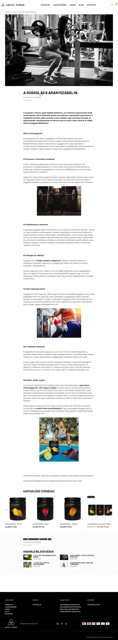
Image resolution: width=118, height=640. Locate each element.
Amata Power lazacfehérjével (48, 408)
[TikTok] (66, 623)
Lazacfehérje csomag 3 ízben (99, 524)
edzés (25, 539)
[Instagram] (58, 623)
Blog (14, 12)
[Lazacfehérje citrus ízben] (59, 439)
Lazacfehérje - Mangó (68, 524)
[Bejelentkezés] (112, 5)
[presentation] (6, 510)
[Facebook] (62, 623)
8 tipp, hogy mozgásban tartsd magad (44, 556)
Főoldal (8, 12)
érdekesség (43, 539)
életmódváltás (33, 539)
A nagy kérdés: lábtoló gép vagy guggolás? (82, 556)
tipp (49, 539)
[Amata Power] (12, 5)
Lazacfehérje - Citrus (13, 524)
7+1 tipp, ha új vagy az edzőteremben (41, 563)
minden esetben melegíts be (48, 261)
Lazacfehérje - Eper (40, 524)
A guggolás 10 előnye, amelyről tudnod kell (81, 563)
